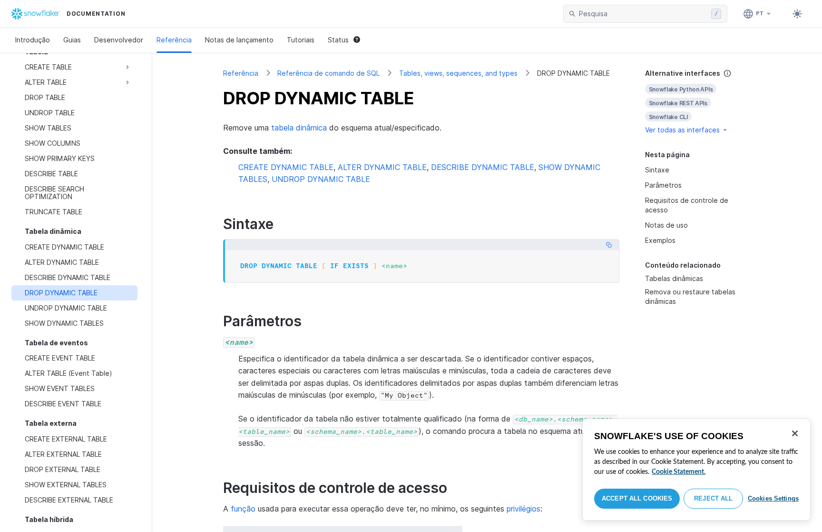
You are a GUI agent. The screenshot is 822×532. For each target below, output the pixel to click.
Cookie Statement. (678, 472)
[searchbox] (643, 13)
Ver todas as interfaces (682, 130)
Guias (72, 40)
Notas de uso (666, 225)
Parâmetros (663, 185)
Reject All (713, 498)
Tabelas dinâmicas (674, 278)
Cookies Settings (773, 498)
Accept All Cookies (637, 498)
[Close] (794, 433)
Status (338, 40)
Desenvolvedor (118, 40)
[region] (696, 470)
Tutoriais (300, 40)
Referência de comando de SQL (328, 73)
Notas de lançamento (239, 40)
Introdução (32, 40)
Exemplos (660, 240)
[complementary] (698, 102)
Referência (174, 40)
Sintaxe (657, 170)
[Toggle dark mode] (797, 13)
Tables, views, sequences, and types (458, 73)
